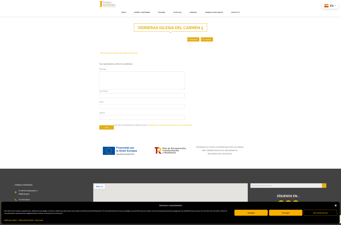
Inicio (123, 12)
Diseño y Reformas (142, 12)
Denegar (286, 213)
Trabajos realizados (214, 12)
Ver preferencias (320, 213)
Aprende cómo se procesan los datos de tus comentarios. (170, 125)
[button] (335, 205)
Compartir (207, 39)
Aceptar (251, 213)
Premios (193, 12)
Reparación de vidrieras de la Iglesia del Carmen (119, 53)
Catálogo (177, 12)
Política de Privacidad (26, 220)
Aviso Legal (39, 220)
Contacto (235, 12)
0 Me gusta (194, 39)
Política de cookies (10, 220)
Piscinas (161, 12)
